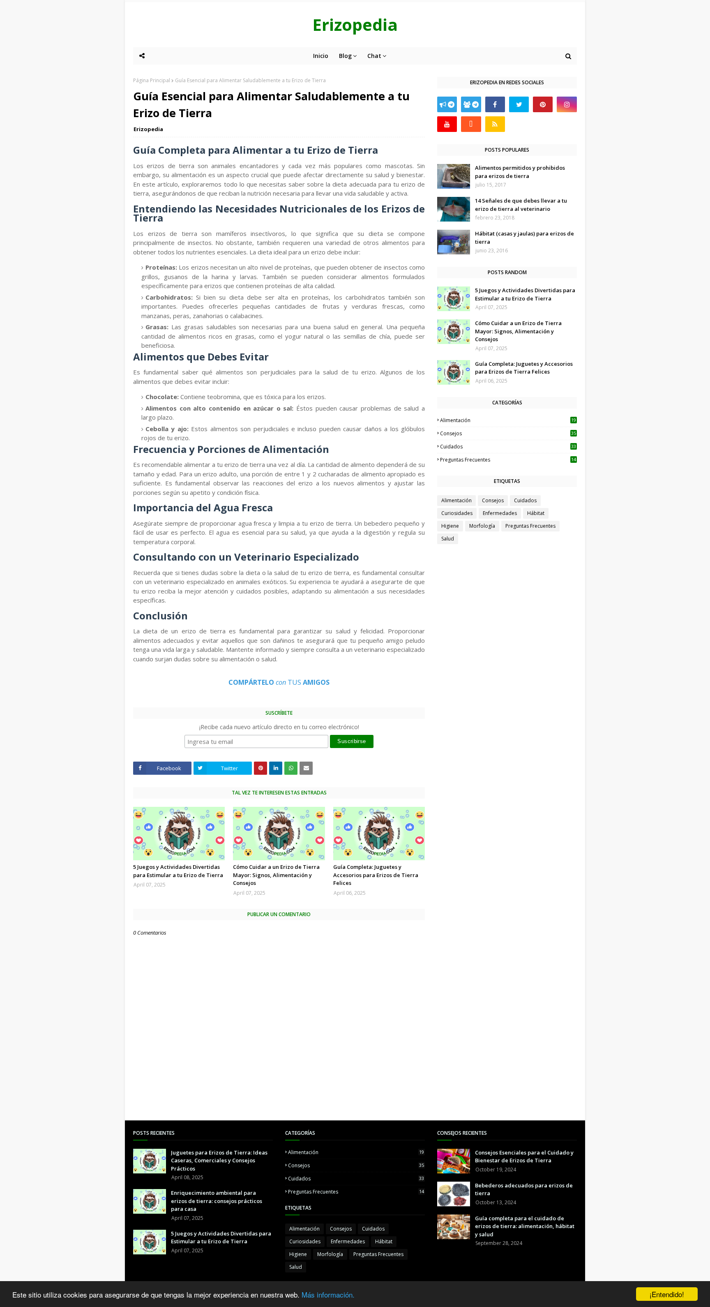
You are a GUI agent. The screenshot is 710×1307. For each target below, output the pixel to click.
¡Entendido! (667, 1294)
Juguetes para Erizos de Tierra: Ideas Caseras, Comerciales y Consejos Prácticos (219, 1160)
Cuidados (508, 446)
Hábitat (535, 513)
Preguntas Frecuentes (508, 459)
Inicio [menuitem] (320, 56)
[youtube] (447, 124)
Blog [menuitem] (345, 56)
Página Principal (151, 80)
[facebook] (495, 104)
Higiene (450, 525)
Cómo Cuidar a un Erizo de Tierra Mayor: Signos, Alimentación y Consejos (276, 875)
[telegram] (447, 104)
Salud (447, 538)
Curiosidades (457, 513)
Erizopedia (355, 24)
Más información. (328, 1294)
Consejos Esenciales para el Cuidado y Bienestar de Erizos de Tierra (524, 1156)
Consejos (508, 433)
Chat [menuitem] (374, 56)
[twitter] (519, 104)
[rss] (495, 124)
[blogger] (471, 124)
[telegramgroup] (471, 104)
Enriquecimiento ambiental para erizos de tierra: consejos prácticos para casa (216, 1200)
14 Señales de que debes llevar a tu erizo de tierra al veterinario (521, 204)
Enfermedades (500, 513)
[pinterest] (543, 104)
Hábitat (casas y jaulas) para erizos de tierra (524, 237)
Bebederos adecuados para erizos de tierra (524, 1189)
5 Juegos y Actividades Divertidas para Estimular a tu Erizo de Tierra (178, 871)
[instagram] (566, 104)
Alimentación (508, 420)
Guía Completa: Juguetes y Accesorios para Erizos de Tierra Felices (375, 875)
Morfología (482, 525)
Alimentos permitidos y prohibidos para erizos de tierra (520, 172)
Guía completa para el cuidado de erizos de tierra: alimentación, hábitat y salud (524, 1226)
